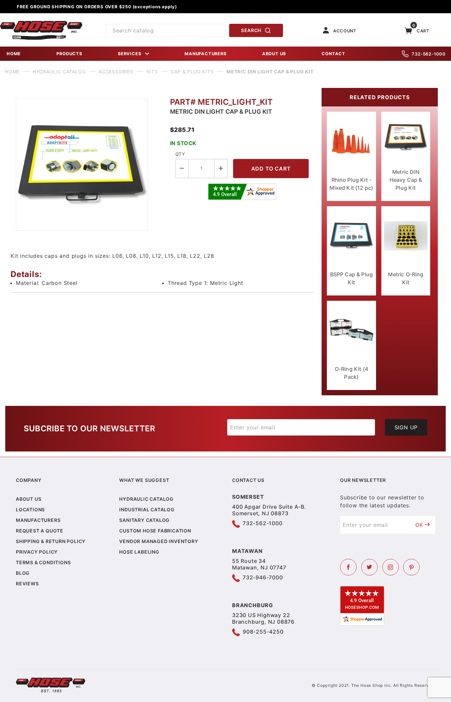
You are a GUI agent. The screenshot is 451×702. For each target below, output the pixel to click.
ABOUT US (274, 53)
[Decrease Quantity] (182, 168)
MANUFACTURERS (205, 53)
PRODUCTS (69, 53)
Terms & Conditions (43, 562)
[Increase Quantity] (221, 168)
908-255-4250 (263, 631)
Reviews (27, 583)
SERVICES (129, 53)
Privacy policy (37, 552)
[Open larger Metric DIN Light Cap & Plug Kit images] (87, 164)
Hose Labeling (139, 552)
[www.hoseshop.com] (41, 23)
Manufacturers (38, 520)
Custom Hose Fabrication (155, 530)
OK (419, 525)
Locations (30, 509)
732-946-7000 (263, 577)
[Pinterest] (411, 567)
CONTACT (333, 53)
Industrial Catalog (146, 509)
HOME (14, 53)
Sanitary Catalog (144, 520)
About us (28, 499)
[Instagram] (390, 567)
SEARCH (251, 30)
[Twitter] (369, 567)
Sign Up (406, 427)
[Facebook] (348, 567)
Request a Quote (39, 530)
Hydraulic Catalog (146, 499)
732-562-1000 (429, 54)
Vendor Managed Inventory (158, 541)
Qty (180, 154)
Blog (23, 573)
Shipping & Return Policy (51, 541)
